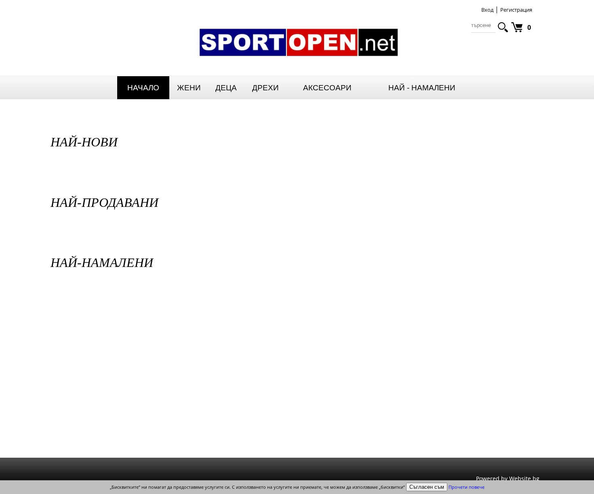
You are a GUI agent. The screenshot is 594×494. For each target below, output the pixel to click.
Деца (226, 87)
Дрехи (265, 87)
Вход (487, 9)
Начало (143, 87)
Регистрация (516, 9)
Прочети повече (466, 487)
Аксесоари (327, 87)
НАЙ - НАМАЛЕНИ (421, 87)
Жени (189, 87)
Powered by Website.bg (507, 478)
